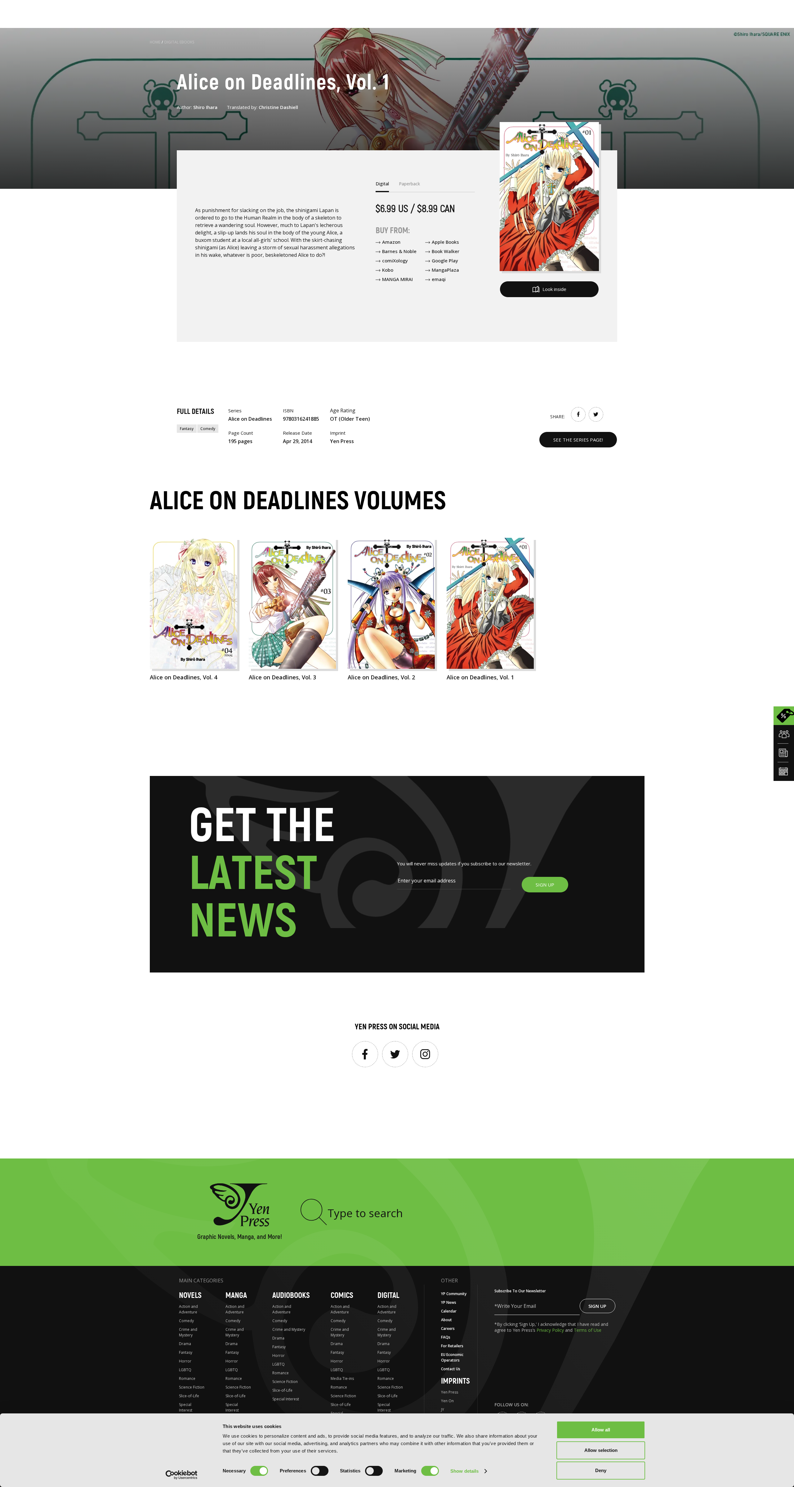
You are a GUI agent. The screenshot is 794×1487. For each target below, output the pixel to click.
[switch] (319, 1471)
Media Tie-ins (342, 1378)
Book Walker (445, 251)
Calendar (449, 1311)
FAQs (445, 1337)
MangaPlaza (445, 270)
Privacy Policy (551, 1330)
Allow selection (601, 1450)
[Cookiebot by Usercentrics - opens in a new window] (181, 1475)
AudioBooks (291, 1295)
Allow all (600, 1429)
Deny (600, 1470)
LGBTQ (185, 1369)
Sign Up (597, 1306)
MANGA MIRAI (397, 279)
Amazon (391, 242)
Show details (464, 1471)
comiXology (395, 260)
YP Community (453, 1293)
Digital (388, 1295)
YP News (448, 1302)
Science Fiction (191, 1387)
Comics (342, 1295)
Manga (236, 1295)
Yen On (447, 1400)
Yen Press (449, 1392)
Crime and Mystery (188, 1332)
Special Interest (185, 1407)
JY (442, 1409)
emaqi (439, 279)
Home (155, 42)
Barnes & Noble (399, 251)
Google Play (445, 260)
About (446, 1319)
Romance (187, 1378)
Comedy (207, 428)
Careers (448, 1328)
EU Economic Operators (452, 1357)
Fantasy (187, 428)
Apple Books (445, 242)
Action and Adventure (188, 1309)
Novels (190, 1295)
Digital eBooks (179, 42)
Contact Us (450, 1368)
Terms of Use (587, 1330)
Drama (185, 1343)
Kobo (387, 270)
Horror (185, 1361)
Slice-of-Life (189, 1396)
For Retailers (452, 1346)
